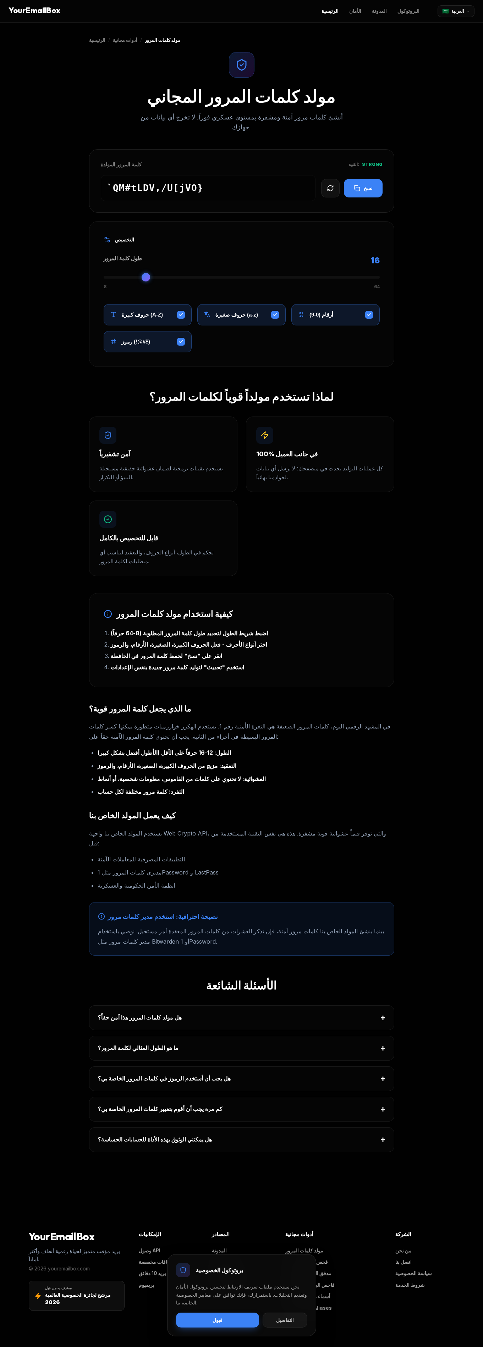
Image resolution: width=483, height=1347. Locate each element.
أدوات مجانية (125, 40)
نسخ (368, 188)
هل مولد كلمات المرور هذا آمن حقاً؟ (241, 1017)
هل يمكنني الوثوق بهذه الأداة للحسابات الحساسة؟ (241, 1139)
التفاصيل (285, 1320)
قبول (218, 1320)
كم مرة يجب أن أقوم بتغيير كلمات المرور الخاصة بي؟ (241, 1109)
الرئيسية (97, 40)
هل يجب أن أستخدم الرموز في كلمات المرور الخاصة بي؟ (241, 1078)
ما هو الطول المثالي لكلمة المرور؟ (241, 1048)
